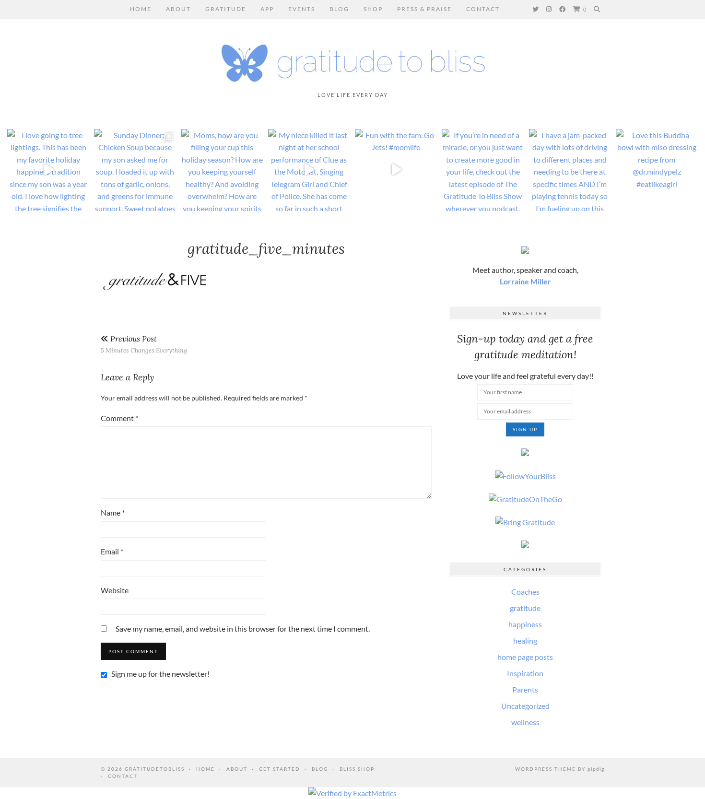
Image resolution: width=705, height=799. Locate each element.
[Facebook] (562, 9)
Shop (373, 8)
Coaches (525, 591)
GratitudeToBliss (155, 769)
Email (112, 551)
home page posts (525, 656)
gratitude (525, 607)
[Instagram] (549, 9)
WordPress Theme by (559, 769)
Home (141, 8)
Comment (119, 418)
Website (115, 590)
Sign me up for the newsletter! (160, 673)
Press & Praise (424, 8)
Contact (483, 8)
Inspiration (525, 673)
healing (525, 640)
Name (113, 512)
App (267, 8)
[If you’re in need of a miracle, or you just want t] (483, 170)
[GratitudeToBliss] (352, 58)
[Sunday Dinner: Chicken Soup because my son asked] (135, 170)
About (178, 8)
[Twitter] (536, 9)
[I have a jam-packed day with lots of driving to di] (570, 170)
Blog (339, 8)
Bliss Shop (357, 769)
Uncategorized (525, 705)
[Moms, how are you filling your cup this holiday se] (222, 170)
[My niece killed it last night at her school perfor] (309, 170)
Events (301, 8)
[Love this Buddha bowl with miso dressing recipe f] (657, 170)
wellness (525, 722)
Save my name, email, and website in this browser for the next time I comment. (243, 628)
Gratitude (225, 8)
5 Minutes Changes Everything (144, 344)
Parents (525, 689)
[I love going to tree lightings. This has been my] (48, 170)
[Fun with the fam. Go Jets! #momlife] (396, 170)
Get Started (279, 769)
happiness (525, 624)
